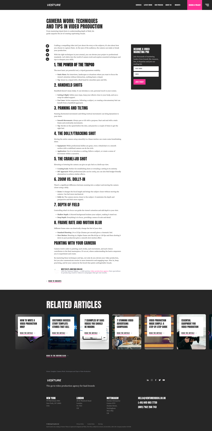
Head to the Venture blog (56, 355)
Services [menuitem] (138, 5)
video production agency (99, 271)
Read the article (26, 333)
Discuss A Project (195, 5)
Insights (53, 371)
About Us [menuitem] (169, 5)
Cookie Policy (90, 424)
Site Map (100, 424)
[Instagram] (152, 380)
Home (48, 371)
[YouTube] (164, 380)
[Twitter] (160, 380)
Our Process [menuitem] (159, 5)
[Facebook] (156, 380)
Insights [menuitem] (177, 5)
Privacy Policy (80, 424)
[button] (209, 333)
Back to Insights (54, 281)
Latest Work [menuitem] (148, 5)
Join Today (139, 82)
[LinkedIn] (148, 380)
